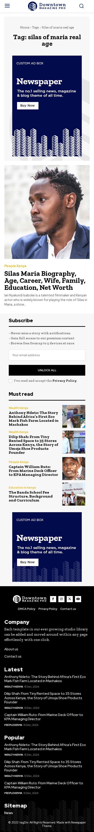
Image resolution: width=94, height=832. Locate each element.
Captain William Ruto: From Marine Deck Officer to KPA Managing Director (33, 470)
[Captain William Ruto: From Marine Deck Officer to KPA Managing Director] (73, 468)
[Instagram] (61, 599)
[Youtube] (78, 599)
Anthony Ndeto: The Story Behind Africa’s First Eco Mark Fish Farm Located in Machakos (34, 418)
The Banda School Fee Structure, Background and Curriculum (31, 496)
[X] (70, 599)
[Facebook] (53, 599)
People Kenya (15, 266)
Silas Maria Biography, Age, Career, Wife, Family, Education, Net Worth (44, 280)
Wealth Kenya (18, 407)
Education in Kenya (22, 487)
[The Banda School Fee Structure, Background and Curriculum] (73, 494)
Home (24, 27)
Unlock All (47, 370)
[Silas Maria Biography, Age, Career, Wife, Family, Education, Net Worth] (47, 212)
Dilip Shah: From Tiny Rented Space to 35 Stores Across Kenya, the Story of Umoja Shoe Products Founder (33, 444)
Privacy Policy (64, 381)
